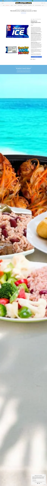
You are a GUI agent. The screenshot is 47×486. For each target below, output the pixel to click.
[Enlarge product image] (17, 31)
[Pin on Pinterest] (33, 59)
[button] (35, 59)
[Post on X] (32, 59)
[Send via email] (34, 59)
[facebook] (37, 483)
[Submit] (43, 480)
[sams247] (24, 3)
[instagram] (38, 483)
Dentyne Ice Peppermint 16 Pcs (36, 21)
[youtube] (39, 483)
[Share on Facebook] (31, 59)
